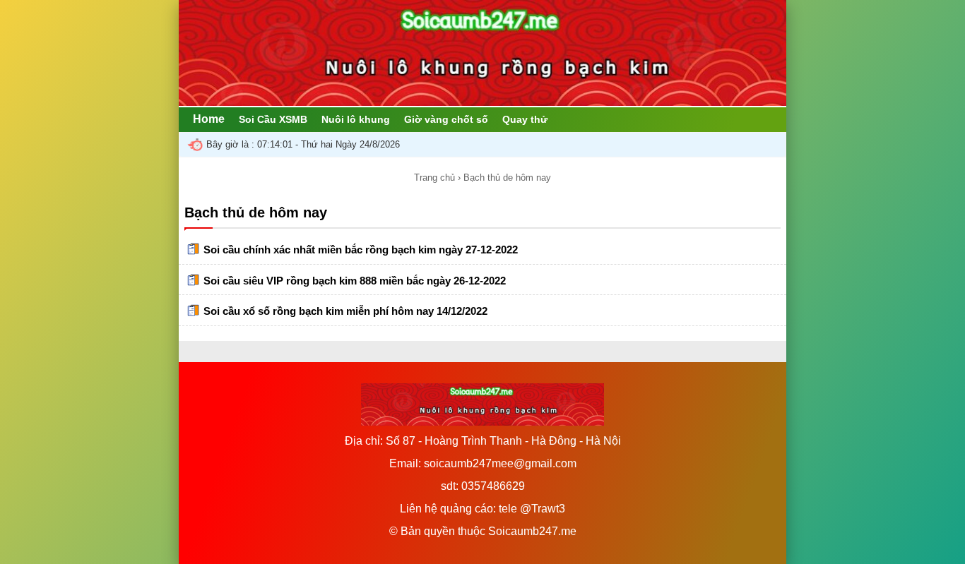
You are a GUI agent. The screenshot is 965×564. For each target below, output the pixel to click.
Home (209, 119)
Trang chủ (434, 177)
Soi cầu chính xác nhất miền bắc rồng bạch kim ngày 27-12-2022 (360, 250)
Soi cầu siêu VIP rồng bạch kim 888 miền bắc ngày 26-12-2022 (354, 281)
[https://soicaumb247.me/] (482, 102)
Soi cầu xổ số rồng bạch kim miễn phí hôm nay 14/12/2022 (345, 311)
